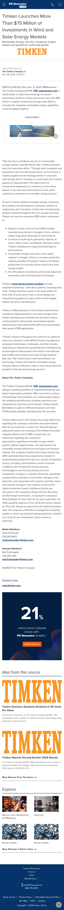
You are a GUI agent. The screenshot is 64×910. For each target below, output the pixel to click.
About (31, 875)
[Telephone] (52, 4)
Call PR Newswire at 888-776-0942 (32, 887)
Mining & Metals (9, 842)
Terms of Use (9, 897)
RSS (32, 900)
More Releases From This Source (18, 777)
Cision (37, 905)
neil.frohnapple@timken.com (17, 559)
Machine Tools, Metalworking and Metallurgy (15, 816)
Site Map (23, 900)
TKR (35, 90)
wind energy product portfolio (27, 284)
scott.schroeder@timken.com (17, 540)
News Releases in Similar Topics (17, 849)
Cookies (42, 900)
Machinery (39, 815)
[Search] (60, 4)
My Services (30, 878)
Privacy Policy (25, 897)
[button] (32, 51)
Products (31, 871)
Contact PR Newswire (31, 868)
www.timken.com (48, 90)
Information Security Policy (47, 897)
